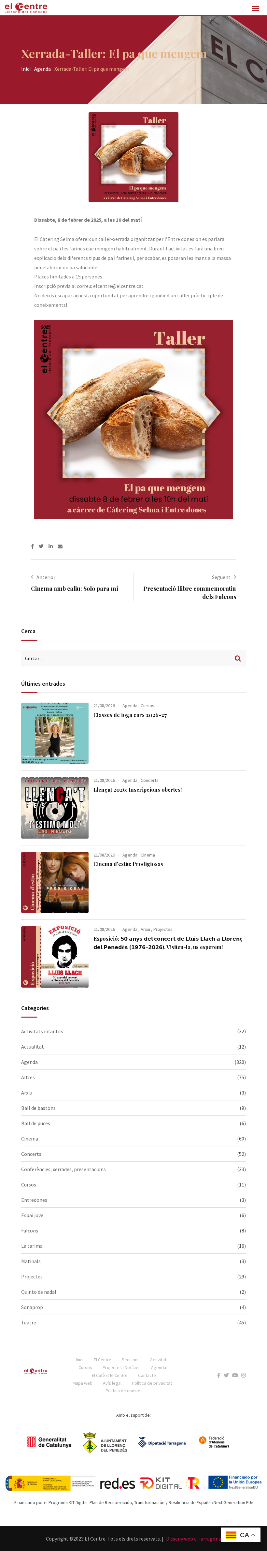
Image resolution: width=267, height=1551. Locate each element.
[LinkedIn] (53, 546)
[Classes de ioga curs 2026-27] (55, 733)
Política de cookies (124, 1391)
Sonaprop (32, 1307)
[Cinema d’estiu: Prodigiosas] (55, 882)
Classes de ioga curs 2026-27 (130, 714)
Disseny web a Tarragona (193, 1538)
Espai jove (32, 1215)
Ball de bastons (38, 1108)
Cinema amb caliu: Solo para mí (74, 588)
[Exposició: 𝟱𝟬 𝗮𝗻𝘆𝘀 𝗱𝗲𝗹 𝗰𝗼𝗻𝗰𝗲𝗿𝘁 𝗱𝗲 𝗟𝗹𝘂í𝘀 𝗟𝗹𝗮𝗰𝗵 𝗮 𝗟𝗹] (55, 957)
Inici (26, 69)
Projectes (163, 929)
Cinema (148, 855)
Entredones (34, 1200)
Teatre (28, 1322)
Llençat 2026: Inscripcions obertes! (137, 789)
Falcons (29, 1230)
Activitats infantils (42, 1031)
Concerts (150, 780)
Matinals (31, 1261)
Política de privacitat (152, 1383)
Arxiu (145, 929)
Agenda (42, 69)
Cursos (147, 705)
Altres (28, 1077)
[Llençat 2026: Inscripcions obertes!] (55, 808)
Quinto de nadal (38, 1292)
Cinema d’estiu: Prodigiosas (128, 863)
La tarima (32, 1246)
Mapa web (82, 1383)
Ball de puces (35, 1123)
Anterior (45, 577)
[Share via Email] (60, 546)
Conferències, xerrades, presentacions (63, 1169)
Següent (221, 577)
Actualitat (32, 1046)
